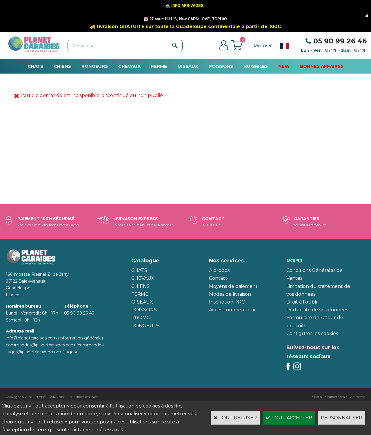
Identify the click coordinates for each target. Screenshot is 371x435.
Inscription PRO (227, 302)
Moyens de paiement (233, 286)
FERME (159, 66)
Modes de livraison (230, 294)
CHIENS (62, 66)
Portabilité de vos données (317, 309)
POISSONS (221, 66)
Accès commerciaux (232, 309)
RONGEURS (94, 66)
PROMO (141, 317)
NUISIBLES (255, 66)
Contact (218, 278)
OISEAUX (187, 66)
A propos (219, 270)
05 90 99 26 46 (340, 41)
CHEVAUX (129, 66)
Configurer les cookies (312, 333)
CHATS (35, 66)
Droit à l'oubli (301, 302)
